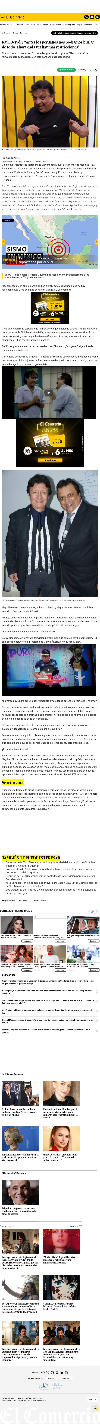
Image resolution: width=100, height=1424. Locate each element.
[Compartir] (95, 70)
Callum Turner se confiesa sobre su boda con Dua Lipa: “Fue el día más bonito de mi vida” (19, 1112)
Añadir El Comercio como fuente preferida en (74, 33)
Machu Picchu (55, 24)
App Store (51, 1378)
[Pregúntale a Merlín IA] (95, 1408)
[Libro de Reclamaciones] (57, 1386)
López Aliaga (42, 24)
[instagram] (52, 1372)
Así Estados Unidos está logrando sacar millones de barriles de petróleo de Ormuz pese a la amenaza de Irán (47, 1011)
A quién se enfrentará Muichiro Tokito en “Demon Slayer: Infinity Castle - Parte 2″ (59, 1306)
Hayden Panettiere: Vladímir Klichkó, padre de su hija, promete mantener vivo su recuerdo (20, 1157)
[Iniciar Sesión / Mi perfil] (97, 17)
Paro (33, 24)
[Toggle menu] (2, 17)
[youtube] (57, 1372)
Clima (96, 24)
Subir (91, 1399)
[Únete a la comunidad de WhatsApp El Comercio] (66, 70)
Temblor (19, 24)
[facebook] (43, 1372)
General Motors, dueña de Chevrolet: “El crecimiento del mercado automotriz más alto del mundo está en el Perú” (47, 1021)
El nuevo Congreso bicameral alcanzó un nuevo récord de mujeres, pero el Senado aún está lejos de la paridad (46, 1031)
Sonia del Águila (12, 158)
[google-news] (66, 1372)
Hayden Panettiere (84, 24)
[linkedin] (61, 1372)
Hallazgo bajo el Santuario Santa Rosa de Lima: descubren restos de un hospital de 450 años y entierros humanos (47, 992)
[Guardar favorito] (90, 70)
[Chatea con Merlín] (86, 17)
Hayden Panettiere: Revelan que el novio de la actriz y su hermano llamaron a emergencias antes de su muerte (60, 1113)
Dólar (27, 24)
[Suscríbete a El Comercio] (91, 17)
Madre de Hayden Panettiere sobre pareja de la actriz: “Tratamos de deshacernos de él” (60, 1157)
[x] (47, 1372)
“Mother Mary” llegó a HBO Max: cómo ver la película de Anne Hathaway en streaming (59, 1260)
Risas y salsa (40, 900)
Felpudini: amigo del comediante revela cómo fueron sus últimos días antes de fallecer (19, 1211)
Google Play (66, 1378)
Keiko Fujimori (69, 24)
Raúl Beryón (24, 900)
